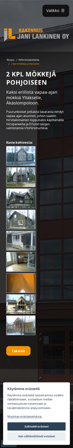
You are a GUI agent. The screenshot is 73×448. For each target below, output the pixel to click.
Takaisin (18, 351)
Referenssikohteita (29, 60)
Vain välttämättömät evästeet (36, 436)
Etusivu (10, 60)
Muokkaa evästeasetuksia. (24, 416)
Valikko (53, 10)
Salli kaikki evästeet (37, 426)
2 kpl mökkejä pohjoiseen (25, 63)
